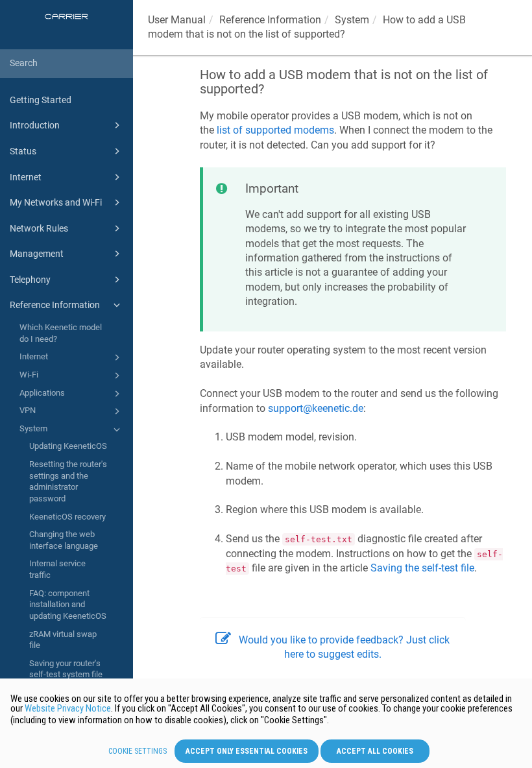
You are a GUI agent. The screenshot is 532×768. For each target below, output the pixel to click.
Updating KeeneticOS (68, 446)
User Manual (177, 20)
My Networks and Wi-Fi (56, 202)
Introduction (35, 125)
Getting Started (40, 100)
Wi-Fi (28, 374)
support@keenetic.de (315, 408)
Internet (26, 177)
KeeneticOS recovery (67, 517)
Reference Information (55, 305)
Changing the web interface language (63, 540)
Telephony (30, 279)
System (33, 428)
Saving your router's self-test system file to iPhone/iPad (66, 674)
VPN (27, 410)
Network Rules (39, 228)
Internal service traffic (57, 569)
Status (23, 151)
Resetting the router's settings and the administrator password (68, 481)
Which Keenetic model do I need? (60, 333)
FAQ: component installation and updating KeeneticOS (67, 604)
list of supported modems (275, 130)
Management (37, 253)
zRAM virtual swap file (63, 640)
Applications (42, 393)
